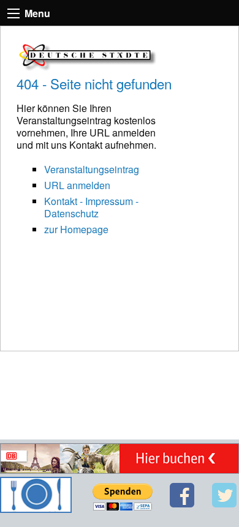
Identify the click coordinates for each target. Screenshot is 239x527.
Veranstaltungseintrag (91, 169)
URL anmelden (77, 185)
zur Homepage (76, 229)
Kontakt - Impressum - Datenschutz (91, 207)
